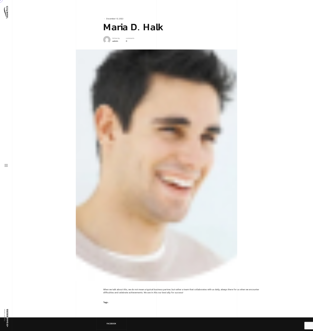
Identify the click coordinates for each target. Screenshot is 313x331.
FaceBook (111, 323)
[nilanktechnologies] (6, 12)
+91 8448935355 (7, 318)
